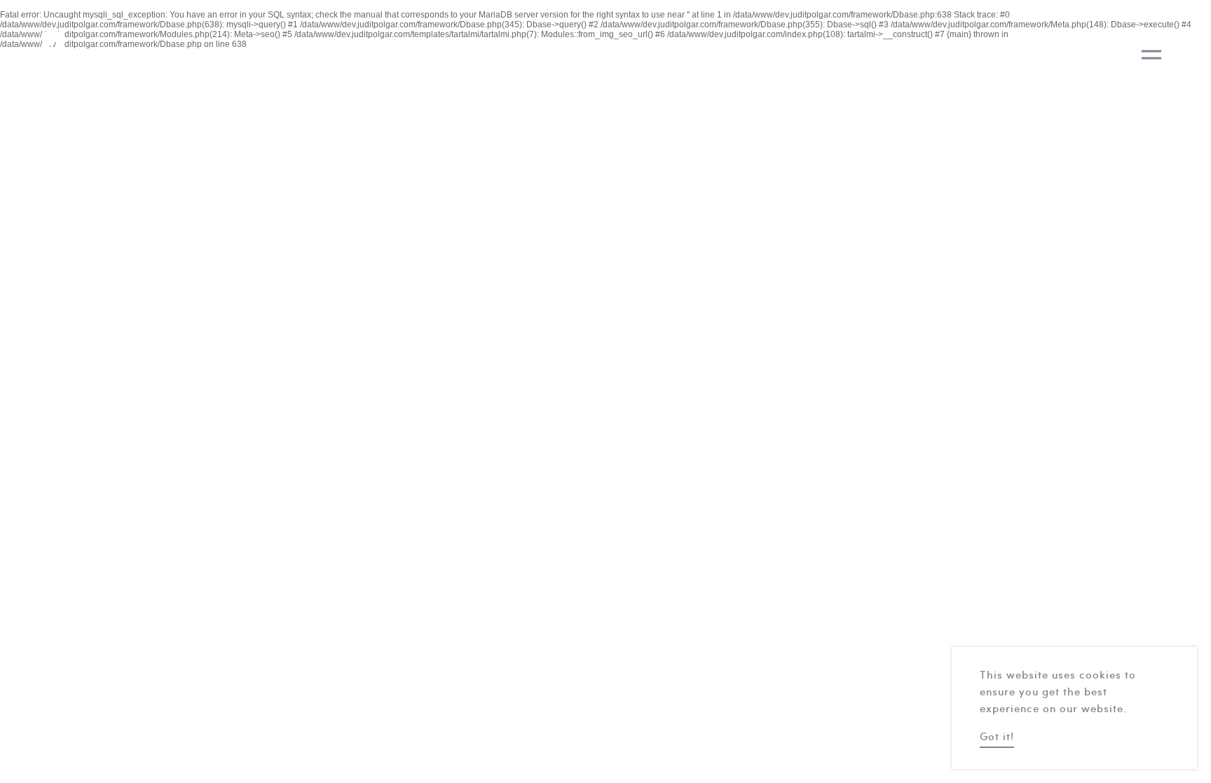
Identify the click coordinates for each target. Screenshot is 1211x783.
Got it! (997, 738)
